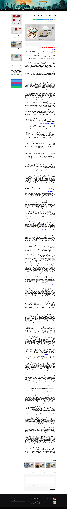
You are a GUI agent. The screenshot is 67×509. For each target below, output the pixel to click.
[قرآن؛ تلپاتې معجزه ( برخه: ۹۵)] (29, 465)
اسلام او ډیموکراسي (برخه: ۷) (18, 35)
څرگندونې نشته (49, 17)
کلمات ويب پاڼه (47, 9)
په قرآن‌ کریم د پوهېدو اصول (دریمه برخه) (34, 457)
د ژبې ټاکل (52, 9)
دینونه (37, 9)
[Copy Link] (58, 30)
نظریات (34, 9)
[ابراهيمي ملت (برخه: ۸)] (51, 465)
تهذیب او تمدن (22, 9)
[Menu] (65, 9)
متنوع (18, 9)
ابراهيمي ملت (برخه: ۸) (53, 470)
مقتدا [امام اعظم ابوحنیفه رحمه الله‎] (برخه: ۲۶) (17, 63)
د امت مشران (27, 9)
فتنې (31, 9)
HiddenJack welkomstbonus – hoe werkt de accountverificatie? (16, 71)
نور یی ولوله (54, 472)
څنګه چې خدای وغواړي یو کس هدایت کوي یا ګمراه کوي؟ (47, 457)
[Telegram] (58, 28)
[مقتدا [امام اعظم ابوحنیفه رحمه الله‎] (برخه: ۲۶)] (16, 57)
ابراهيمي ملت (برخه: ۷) (42, 470)
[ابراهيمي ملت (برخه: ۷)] (40, 465)
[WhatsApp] (58, 32)
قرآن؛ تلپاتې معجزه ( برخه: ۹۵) (30, 470)
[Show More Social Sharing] (32, 19)
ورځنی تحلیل (43, 9)
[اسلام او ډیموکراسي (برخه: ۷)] (16, 30)
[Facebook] (58, 25)
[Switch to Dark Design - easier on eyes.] (13, 9)
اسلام (40, 9)
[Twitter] (58, 27)
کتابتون (16, 9)
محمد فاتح (53, 17)
